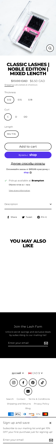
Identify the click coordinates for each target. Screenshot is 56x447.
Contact (21, 399)
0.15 (20, 100)
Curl (6, 109)
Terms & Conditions (39, 399)
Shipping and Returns (19, 404)
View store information (19, 190)
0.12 (9, 100)
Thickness (10, 92)
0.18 (30, 100)
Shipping (9, 85)
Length (8, 126)
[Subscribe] (45, 343)
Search (10, 399)
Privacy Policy (41, 404)
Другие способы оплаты (28, 163)
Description (11, 204)
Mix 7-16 (11, 134)
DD (25, 117)
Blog (28, 408)
